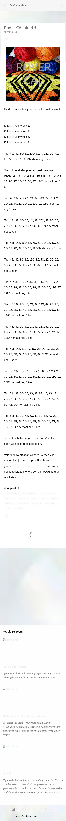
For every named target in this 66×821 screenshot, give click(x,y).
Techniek (8, 773)
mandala (10, 503)
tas (7, 508)
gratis (44, 499)
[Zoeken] (61, 5)
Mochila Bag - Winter (14, 666)
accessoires (12, 494)
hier (12, 125)
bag (42, 494)
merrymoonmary (44, 816)
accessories (29, 494)
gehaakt (32, 499)
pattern (50, 503)
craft (51, 494)
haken (54, 499)
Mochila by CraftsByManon (28, 466)
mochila (23, 503)
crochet (10, 499)
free (21, 499)
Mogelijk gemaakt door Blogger (35, 809)
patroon (37, 503)
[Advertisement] (33, 587)
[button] (6, 39)
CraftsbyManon (19, 5)
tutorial (18, 508)
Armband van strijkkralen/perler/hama (24, 716)
